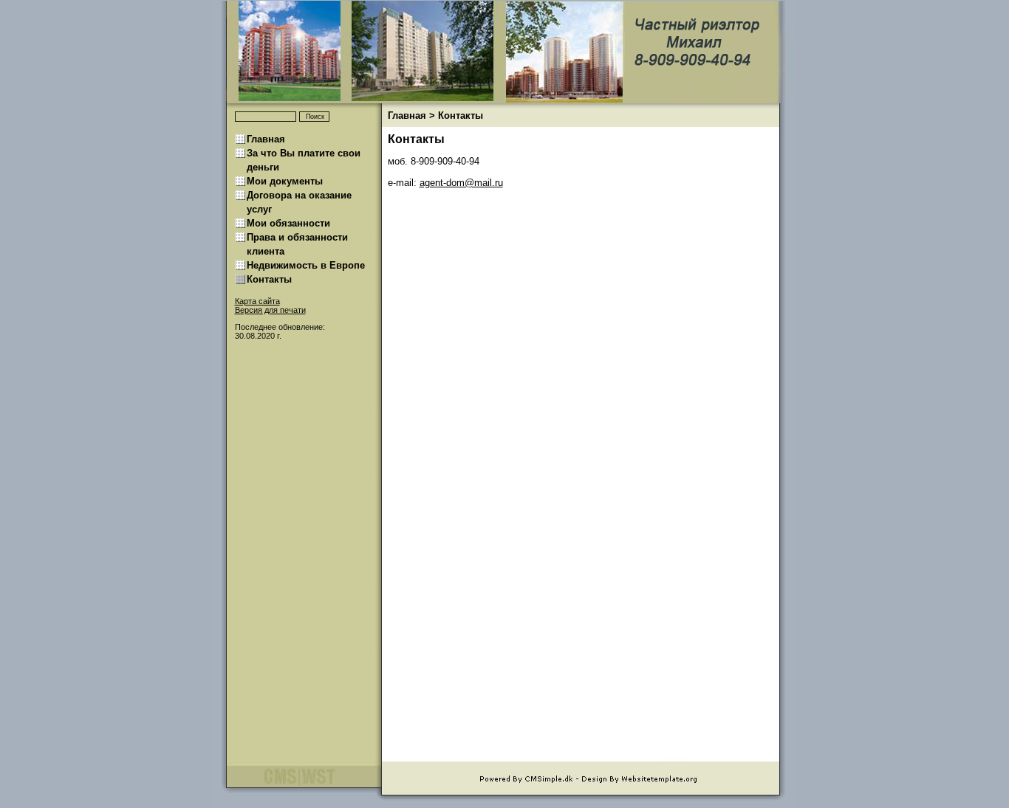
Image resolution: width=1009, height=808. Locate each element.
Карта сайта (257, 301)
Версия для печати (270, 309)
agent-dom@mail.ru (461, 182)
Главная (407, 116)
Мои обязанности (288, 223)
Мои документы (285, 181)
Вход (244, 318)
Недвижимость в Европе (306, 265)
